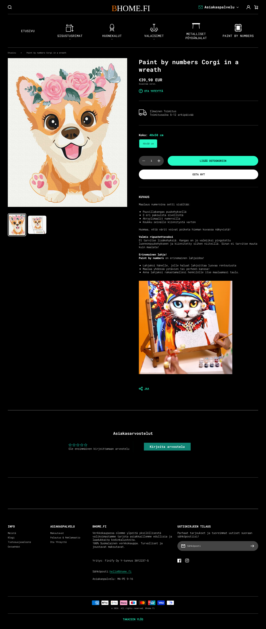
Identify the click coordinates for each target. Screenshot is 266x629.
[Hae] (10, 7)
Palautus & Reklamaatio (65, 537)
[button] (198, 389)
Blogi (11, 537)
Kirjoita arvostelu (167, 446)
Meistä (12, 533)
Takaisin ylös (133, 619)
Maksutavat (57, 533)
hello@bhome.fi (120, 571)
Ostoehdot (14, 546)
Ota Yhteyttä (58, 542)
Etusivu (12, 52)
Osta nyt (198, 174)
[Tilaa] (253, 546)
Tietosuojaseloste (19, 542)
